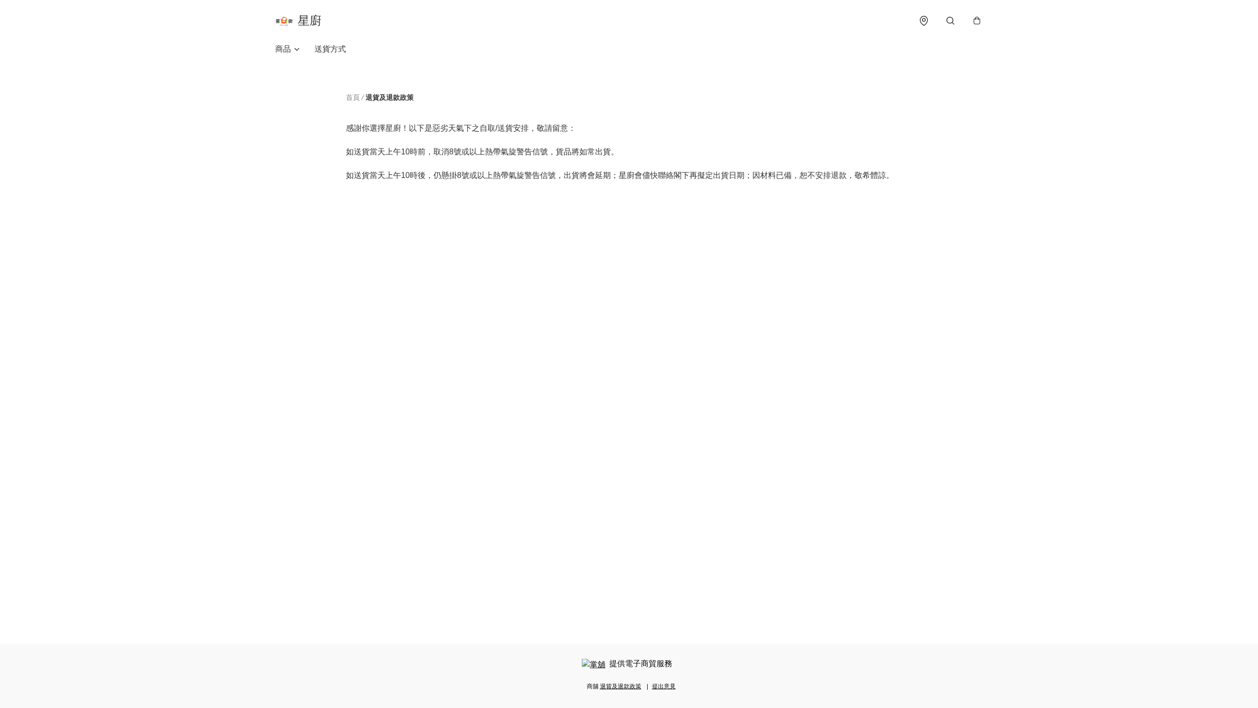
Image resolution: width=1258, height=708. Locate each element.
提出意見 (664, 686)
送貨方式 (330, 49)
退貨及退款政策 (620, 686)
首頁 (353, 97)
